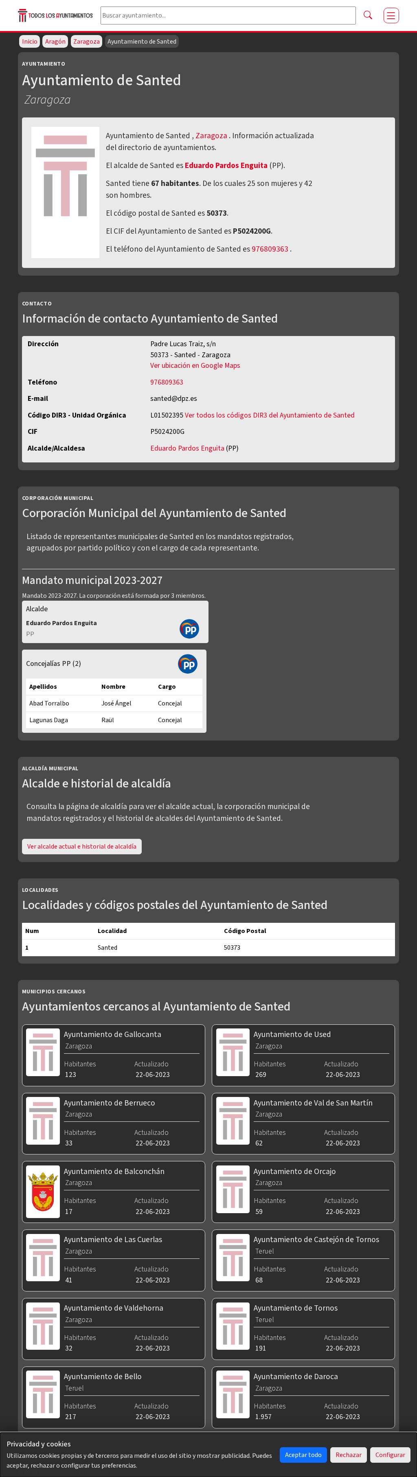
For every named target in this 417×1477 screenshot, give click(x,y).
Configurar (390, 1454)
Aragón (55, 41)
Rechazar (349, 1454)
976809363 (270, 249)
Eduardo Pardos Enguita (227, 165)
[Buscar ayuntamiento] (368, 15)
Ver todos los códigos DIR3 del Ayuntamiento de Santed (270, 415)
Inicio (29, 41)
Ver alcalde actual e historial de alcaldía (81, 846)
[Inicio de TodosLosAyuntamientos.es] (56, 15)
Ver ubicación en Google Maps (195, 365)
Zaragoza (86, 41)
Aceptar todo (303, 1454)
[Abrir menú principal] (391, 15)
